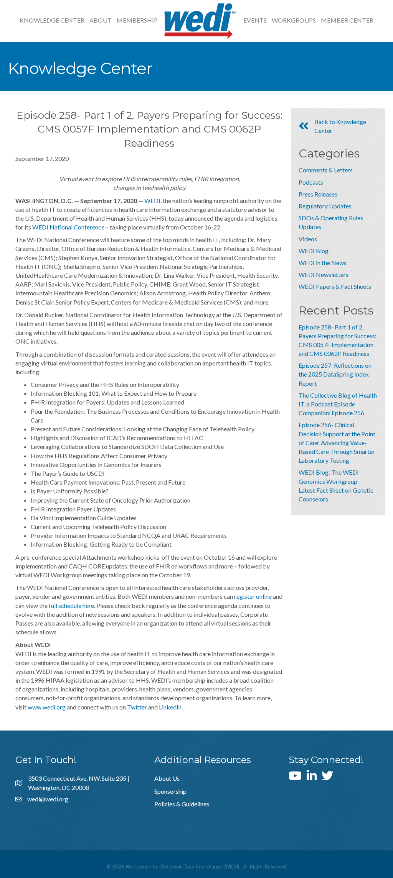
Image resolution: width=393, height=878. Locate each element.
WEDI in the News (323, 262)
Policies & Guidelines (181, 804)
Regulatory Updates (325, 206)
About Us (167, 778)
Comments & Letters (326, 170)
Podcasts (311, 182)
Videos (308, 238)
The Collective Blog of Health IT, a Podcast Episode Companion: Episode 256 (338, 403)
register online (253, 596)
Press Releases (318, 194)
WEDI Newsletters (323, 274)
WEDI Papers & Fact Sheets (335, 286)
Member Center (347, 20)
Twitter (137, 707)
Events (255, 20)
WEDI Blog (314, 250)
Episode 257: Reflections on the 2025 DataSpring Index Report (335, 374)
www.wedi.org (47, 707)
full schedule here (71, 605)
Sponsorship (170, 791)
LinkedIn (170, 707)
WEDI (152, 200)
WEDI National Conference (68, 227)
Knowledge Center (52, 20)
